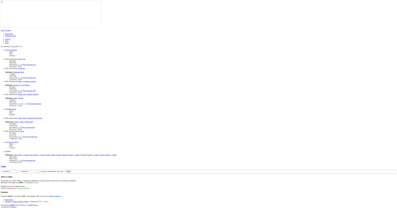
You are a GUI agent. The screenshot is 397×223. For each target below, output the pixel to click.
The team (8, 201)
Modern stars (29, 122)
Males (22, 122)
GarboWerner (21, 104)
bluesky (20, 137)
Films (15, 98)
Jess (18, 127)
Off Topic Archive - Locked (89, 155)
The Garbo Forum (11, 50)
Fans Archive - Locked (37, 155)
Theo (19, 65)
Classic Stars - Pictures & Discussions (30, 118)
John (19, 160)
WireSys (14, 207)
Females (16, 122)
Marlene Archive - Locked (70, 155)
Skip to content (6, 30)
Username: (6, 171)
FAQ (6, 41)
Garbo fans (21, 68)
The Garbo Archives (11, 142)
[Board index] (51, 27)
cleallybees (57, 196)
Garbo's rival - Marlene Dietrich (28, 94)
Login (7, 43)
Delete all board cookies (20, 201)
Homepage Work (18, 72)
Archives (8, 151)
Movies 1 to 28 (18, 85)
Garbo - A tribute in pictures (27, 81)
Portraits (27, 85)
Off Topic (21, 131)
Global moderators (23, 188)
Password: (24, 171)
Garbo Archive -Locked (53, 155)
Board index (9, 34)
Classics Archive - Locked (108, 155)
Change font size (10, 36)
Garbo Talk (21, 59)
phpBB (11, 205)
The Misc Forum (10, 109)
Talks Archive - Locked (21, 155)
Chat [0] (7, 39)
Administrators (11, 188)
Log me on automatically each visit (51, 171)
